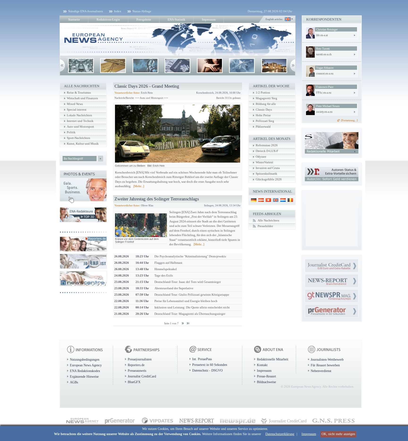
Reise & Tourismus (79, 92)
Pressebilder (265, 226)
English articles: (274, 19)
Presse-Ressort (266, 376)
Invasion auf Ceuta (268, 168)
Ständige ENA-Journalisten (85, 11)
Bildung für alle (266, 104)
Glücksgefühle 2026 (269, 179)
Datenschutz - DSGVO (207, 370)
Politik (71, 132)
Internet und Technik (80, 121)
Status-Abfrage (141, 11)
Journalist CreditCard (142, 376)
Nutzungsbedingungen (84, 359)
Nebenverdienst (321, 371)
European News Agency (86, 365)
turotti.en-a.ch (324, 54)
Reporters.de (136, 365)
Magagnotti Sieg (266, 98)
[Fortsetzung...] (349, 120)
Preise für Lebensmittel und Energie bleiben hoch (185, 301)
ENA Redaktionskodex (85, 371)
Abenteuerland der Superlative (173, 288)
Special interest (76, 109)
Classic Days (264, 109)
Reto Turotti (323, 48)
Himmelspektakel (165, 269)
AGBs (74, 382)
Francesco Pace (324, 87)
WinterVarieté (264, 162)
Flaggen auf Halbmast (168, 262)
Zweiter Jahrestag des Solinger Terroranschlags (157, 198)
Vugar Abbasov (325, 67)
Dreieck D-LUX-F (267, 151)
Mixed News (75, 104)
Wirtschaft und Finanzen (82, 98)
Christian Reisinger (327, 29)
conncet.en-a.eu (324, 73)
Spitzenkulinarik (266, 173)
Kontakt (262, 365)
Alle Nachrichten (268, 220)
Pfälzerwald (263, 126)
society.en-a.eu (324, 111)
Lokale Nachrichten (79, 115)
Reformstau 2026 (267, 145)
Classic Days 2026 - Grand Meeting (147, 86)
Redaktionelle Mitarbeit (272, 359)
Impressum (309, 434)
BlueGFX (134, 382)
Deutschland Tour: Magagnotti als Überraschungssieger (189, 314)
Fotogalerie (143, 19)
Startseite (74, 19)
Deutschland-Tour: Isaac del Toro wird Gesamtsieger (187, 282)
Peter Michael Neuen (328, 106)
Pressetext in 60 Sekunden (209, 365)
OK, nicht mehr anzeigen (338, 434)
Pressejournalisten (140, 359)
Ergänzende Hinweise (84, 376)
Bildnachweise (266, 382)
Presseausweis (137, 370)
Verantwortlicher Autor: (127, 92)
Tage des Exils (163, 275)
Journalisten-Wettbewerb (327, 359)
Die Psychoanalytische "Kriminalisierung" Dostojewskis (190, 256)
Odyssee (261, 156)
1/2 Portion (263, 92)
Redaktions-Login (108, 19)
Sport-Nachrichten (78, 138)
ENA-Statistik (176, 19)
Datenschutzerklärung (279, 434)
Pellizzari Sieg (265, 121)
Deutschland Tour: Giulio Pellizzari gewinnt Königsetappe (191, 294)
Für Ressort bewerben (325, 365)
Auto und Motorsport (80, 126)
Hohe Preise (263, 115)
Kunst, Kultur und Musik (83, 143)
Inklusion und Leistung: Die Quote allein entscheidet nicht (192, 307)
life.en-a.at (322, 35)
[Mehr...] (138, 186)
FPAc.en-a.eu (323, 92)
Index (117, 11)
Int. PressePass (202, 359)
